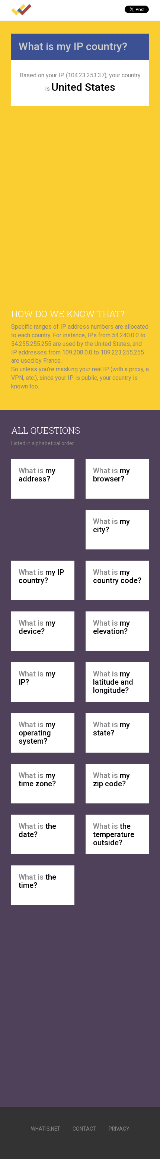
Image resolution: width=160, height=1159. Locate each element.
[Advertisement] (80, 197)
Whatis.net (45, 1129)
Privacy (119, 1129)
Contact (84, 1129)
